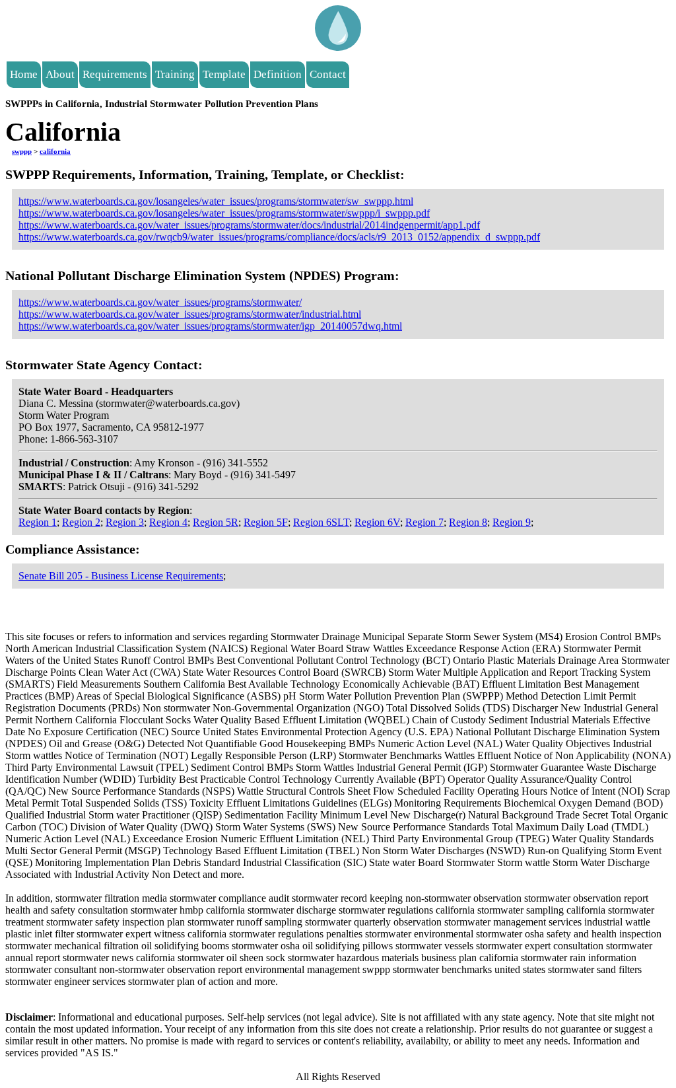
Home (24, 74)
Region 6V (377, 522)
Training (175, 74)
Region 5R (215, 522)
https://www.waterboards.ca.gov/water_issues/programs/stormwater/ (160, 302)
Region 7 (424, 522)
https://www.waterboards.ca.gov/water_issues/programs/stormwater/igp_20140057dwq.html (210, 326)
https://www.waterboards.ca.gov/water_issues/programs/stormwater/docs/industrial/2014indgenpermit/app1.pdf (249, 225)
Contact (328, 74)
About (60, 74)
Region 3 (125, 522)
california (55, 151)
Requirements (115, 74)
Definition (278, 74)
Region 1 (37, 522)
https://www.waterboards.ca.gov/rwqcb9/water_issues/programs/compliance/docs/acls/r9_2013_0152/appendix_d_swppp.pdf (279, 236)
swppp (22, 151)
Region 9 (511, 522)
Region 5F (266, 522)
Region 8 (468, 522)
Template (224, 74)
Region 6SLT (321, 522)
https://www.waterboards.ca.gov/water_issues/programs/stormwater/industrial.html (189, 314)
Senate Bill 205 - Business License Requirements (120, 575)
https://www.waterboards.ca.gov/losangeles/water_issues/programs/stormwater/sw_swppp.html (215, 201)
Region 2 (81, 522)
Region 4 (168, 522)
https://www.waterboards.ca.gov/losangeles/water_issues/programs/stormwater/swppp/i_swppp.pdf (224, 213)
